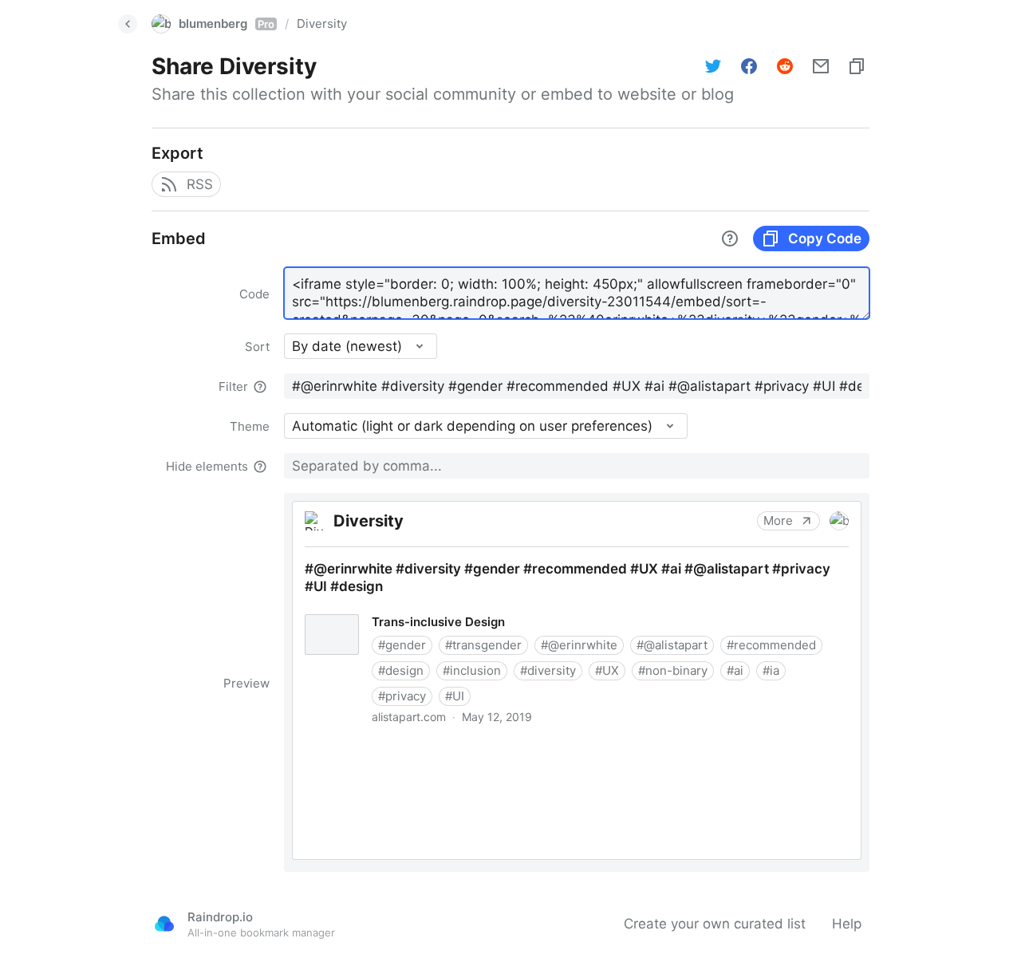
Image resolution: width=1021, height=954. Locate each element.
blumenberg (226, 23)
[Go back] (127, 24)
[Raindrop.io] (164, 923)
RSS (200, 184)
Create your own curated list (715, 924)
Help (846, 924)
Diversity (322, 23)
